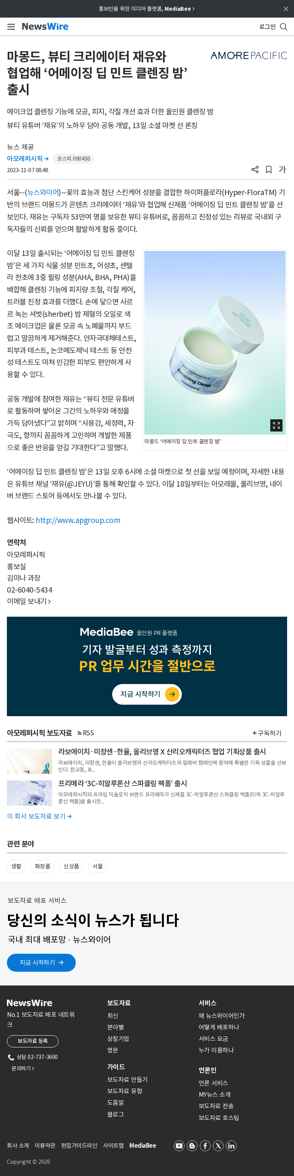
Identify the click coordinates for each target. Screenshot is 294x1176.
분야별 (115, 1027)
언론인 (207, 1070)
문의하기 (22, 1068)
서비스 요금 (213, 1038)
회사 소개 (18, 1145)
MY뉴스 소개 (215, 1094)
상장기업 (118, 1038)
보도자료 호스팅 (219, 1118)
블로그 (115, 1114)
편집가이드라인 (79, 1145)
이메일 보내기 (29, 601)
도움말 (115, 1102)
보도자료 (119, 1003)
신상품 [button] (71, 866)
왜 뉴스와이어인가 (222, 1016)
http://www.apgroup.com (78, 520)
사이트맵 (113, 1145)
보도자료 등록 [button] (33, 1041)
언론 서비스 (213, 1083)
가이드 (116, 1067)
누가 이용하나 (216, 1050)
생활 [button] (16, 866)
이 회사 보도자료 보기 (39, 816)
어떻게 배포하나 (219, 1027)
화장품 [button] (43, 866)
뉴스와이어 (43, 192)
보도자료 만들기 (127, 1079)
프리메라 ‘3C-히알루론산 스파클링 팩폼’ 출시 (122, 783)
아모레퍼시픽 (27, 159)
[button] (255, 170)
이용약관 (45, 1145)
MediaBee (142, 1145)
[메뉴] (10, 27)
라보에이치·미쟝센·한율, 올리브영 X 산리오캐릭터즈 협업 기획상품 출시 (162, 751)
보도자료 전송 (216, 1106)
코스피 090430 (73, 158)
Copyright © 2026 (28, 1161)
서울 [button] (98, 866)
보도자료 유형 (124, 1091)
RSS (88, 733)
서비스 (207, 1003)
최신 (112, 1016)
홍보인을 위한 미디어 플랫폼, (146, 8)
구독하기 (269, 733)
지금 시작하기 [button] (37, 962)
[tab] (150, 1003)
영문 (112, 1050)
